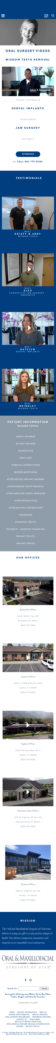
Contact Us (21, 1019)
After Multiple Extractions (26, 507)
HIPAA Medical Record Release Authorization (28, 1024)
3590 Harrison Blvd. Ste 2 (28, 751)
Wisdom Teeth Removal (28, 99)
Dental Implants (28, 119)
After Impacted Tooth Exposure (25, 493)
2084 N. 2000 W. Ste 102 (28, 891)
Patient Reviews (26, 443)
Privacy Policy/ (25, 536)
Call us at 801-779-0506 (28, 1002)
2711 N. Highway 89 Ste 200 (28, 817)
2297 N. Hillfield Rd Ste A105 (28, 683)
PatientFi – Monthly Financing (26, 529)
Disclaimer (35, 1019)
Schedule (28, 154)
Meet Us (42, 1012)
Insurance (25, 515)
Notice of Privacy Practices (28, 1022)
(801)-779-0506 (28, 625)
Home (12, 1012)
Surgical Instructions (25, 465)
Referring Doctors (41, 1017)
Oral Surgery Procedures (17, 1017)
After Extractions (25, 500)
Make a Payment (25, 436)
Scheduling (25, 450)
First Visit (26, 458)
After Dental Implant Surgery (26, 479)
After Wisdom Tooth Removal (25, 486)
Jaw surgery (28, 138)
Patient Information (27, 1012)
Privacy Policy (33, 1026)
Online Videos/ (25, 543)
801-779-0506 (34, 162)
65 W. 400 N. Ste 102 (28, 616)
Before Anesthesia (25, 472)
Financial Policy (25, 522)
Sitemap (19, 1026)
